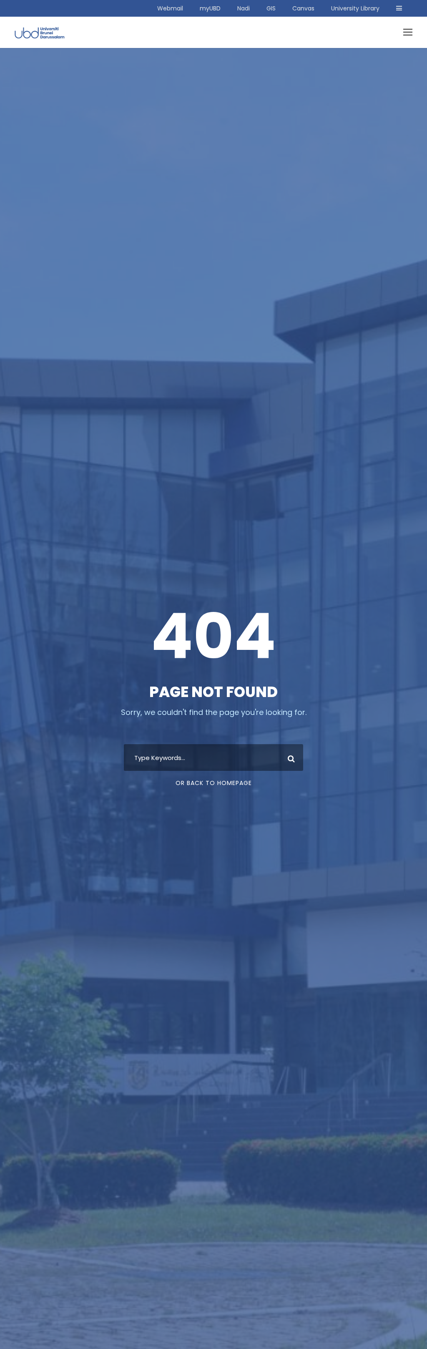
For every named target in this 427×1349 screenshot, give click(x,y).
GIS (271, 8)
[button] (399, 8)
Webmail (170, 8)
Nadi (243, 8)
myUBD (210, 8)
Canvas (303, 8)
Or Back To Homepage (214, 783)
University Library (355, 8)
